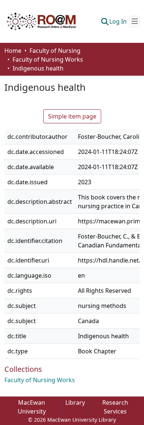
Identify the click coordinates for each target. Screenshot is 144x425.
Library (75, 402)
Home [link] (12, 51)
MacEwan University (32, 406)
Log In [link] (118, 21)
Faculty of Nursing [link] (55, 51)
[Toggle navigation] (135, 21)
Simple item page (72, 116)
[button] (41, 21)
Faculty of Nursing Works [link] (48, 59)
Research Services (115, 406)
